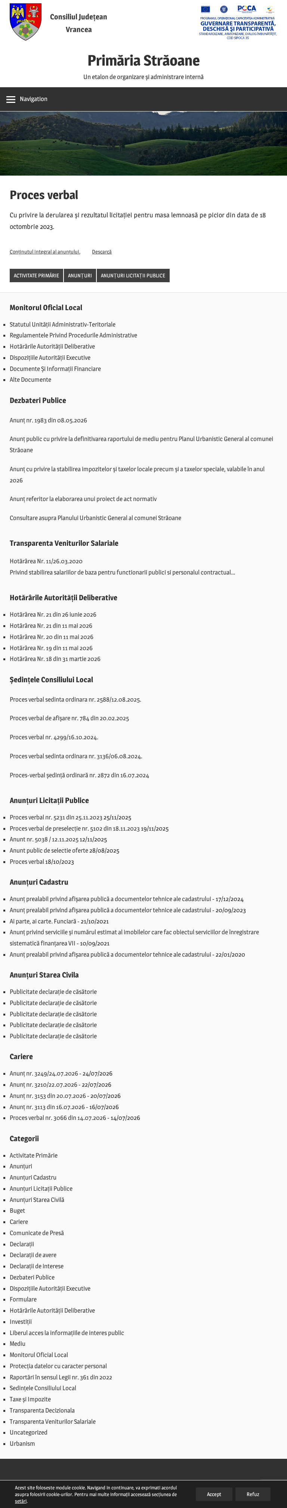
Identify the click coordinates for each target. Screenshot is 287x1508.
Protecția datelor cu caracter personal (58, 1366)
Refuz (253, 1494)
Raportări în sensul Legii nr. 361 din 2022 (61, 1377)
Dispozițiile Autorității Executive (50, 357)
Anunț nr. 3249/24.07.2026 (44, 1073)
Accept (214, 1494)
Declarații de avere (33, 1255)
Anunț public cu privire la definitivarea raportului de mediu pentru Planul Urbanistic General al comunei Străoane (141, 444)
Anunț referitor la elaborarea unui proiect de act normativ (83, 499)
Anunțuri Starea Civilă (37, 1199)
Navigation (33, 99)
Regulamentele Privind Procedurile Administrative (73, 335)
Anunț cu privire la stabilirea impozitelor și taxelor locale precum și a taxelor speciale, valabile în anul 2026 (137, 474)
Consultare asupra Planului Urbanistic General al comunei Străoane (95, 518)
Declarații (22, 1244)
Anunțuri (80, 275)
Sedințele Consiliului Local (43, 1388)
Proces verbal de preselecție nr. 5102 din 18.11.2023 (75, 828)
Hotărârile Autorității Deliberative (52, 346)
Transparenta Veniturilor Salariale (53, 1421)
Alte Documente (30, 379)
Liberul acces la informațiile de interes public (67, 1333)
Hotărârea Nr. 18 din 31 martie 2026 (55, 658)
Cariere (19, 1221)
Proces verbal (27, 861)
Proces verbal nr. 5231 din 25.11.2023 (56, 817)
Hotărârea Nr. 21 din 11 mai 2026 (51, 625)
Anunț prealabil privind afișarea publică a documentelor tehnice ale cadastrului (110, 899)
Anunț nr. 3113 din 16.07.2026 (47, 1107)
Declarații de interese (37, 1266)
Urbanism (22, 1443)
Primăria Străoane (143, 60)
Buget (17, 1210)
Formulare (23, 1299)
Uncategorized (28, 1432)
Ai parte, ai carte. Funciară (43, 921)
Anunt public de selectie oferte (49, 850)
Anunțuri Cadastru (33, 1177)
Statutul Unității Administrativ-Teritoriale (62, 324)
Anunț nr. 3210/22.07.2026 (43, 1084)
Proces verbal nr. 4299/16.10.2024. (54, 737)
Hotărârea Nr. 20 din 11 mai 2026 (51, 636)
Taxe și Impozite (30, 1399)
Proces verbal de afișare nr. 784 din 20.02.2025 (69, 718)
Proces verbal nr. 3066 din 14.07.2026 (58, 1117)
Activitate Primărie (36, 275)
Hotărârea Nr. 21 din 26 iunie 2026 (53, 614)
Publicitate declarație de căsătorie (53, 991)
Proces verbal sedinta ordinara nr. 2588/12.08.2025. (75, 699)
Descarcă (102, 251)
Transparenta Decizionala (42, 1410)
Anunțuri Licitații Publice (133, 275)
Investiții (21, 1321)
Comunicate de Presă (37, 1233)
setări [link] (21, 1501)
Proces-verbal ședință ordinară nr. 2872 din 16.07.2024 (79, 775)
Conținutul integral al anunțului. (45, 251)
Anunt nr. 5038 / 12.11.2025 (44, 839)
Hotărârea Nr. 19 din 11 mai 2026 (51, 648)
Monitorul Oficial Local (39, 1355)
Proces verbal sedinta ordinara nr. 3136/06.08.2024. (76, 756)
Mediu (17, 1343)
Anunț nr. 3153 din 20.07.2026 (48, 1095)
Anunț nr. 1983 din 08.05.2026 (48, 420)
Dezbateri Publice (32, 1277)
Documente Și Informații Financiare (55, 368)
